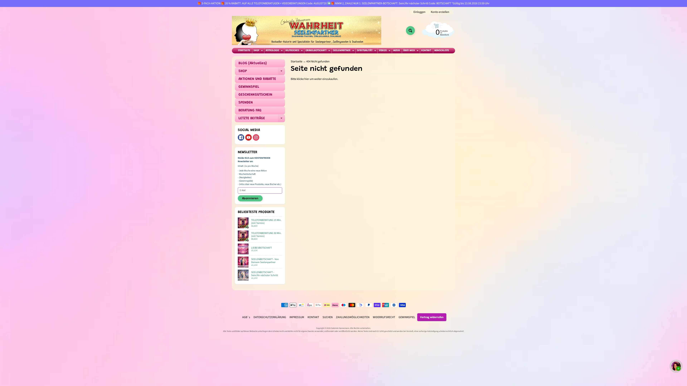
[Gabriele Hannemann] (306, 30)
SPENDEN (245, 102)
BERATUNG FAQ (249, 110)
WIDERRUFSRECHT (384, 317)
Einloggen (419, 12)
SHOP (259, 51)
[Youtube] (248, 137)
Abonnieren (250, 198)
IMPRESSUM (296, 317)
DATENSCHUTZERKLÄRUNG (270, 317)
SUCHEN (328, 317)
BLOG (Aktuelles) (252, 63)
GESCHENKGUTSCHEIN (255, 94)
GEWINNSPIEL (248, 87)
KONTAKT (426, 50)
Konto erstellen (440, 12)
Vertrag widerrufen (432, 317)
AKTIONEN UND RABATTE (257, 79)
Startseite (296, 61)
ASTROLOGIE (275, 51)
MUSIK (396, 50)
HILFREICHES (295, 51)
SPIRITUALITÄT (367, 51)
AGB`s (246, 317)
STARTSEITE (244, 50)
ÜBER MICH (411, 51)
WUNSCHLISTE (441, 50)
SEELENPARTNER (344, 51)
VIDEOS (385, 51)
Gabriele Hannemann (340, 328)
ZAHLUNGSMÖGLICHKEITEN (352, 317)
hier (306, 79)
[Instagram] (256, 137)
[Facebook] (241, 137)
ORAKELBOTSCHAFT (318, 51)
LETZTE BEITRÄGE (261, 119)
